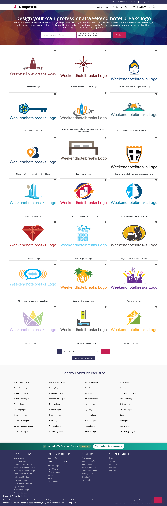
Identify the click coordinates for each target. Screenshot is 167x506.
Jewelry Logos (90, 404)
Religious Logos (126, 404)
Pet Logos (124, 388)
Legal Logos (89, 409)
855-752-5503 (130, 2)
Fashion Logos (55, 404)
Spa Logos (124, 420)
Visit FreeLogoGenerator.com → (108, 446)
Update (119, 35)
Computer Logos (21, 431)
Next (105, 351)
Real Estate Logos (127, 398)
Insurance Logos (91, 398)
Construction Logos (57, 382)
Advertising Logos (21, 382)
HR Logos (88, 393)
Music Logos (125, 382)
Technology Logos (127, 431)
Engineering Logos (57, 398)
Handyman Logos (91, 382)
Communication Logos (23, 426)
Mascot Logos (90, 420)
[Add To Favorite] (55, 50)
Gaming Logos (55, 426)
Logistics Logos (90, 415)
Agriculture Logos (21, 388)
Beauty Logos (19, 404)
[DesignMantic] (25, 7)
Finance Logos (55, 409)
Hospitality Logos (91, 388)
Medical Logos (90, 431)
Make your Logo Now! (83, 358)
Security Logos (126, 409)
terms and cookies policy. (66, 503)
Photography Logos (128, 393)
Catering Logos (20, 409)
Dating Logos (54, 388)
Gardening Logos (56, 431)
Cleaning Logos (20, 415)
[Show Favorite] (138, 2)
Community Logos (21, 420)
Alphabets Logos (21, 393)
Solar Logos (124, 415)
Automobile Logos (21, 398)
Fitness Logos (55, 415)
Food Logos (54, 420)
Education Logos (56, 393)
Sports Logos (125, 426)
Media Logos (89, 426)
